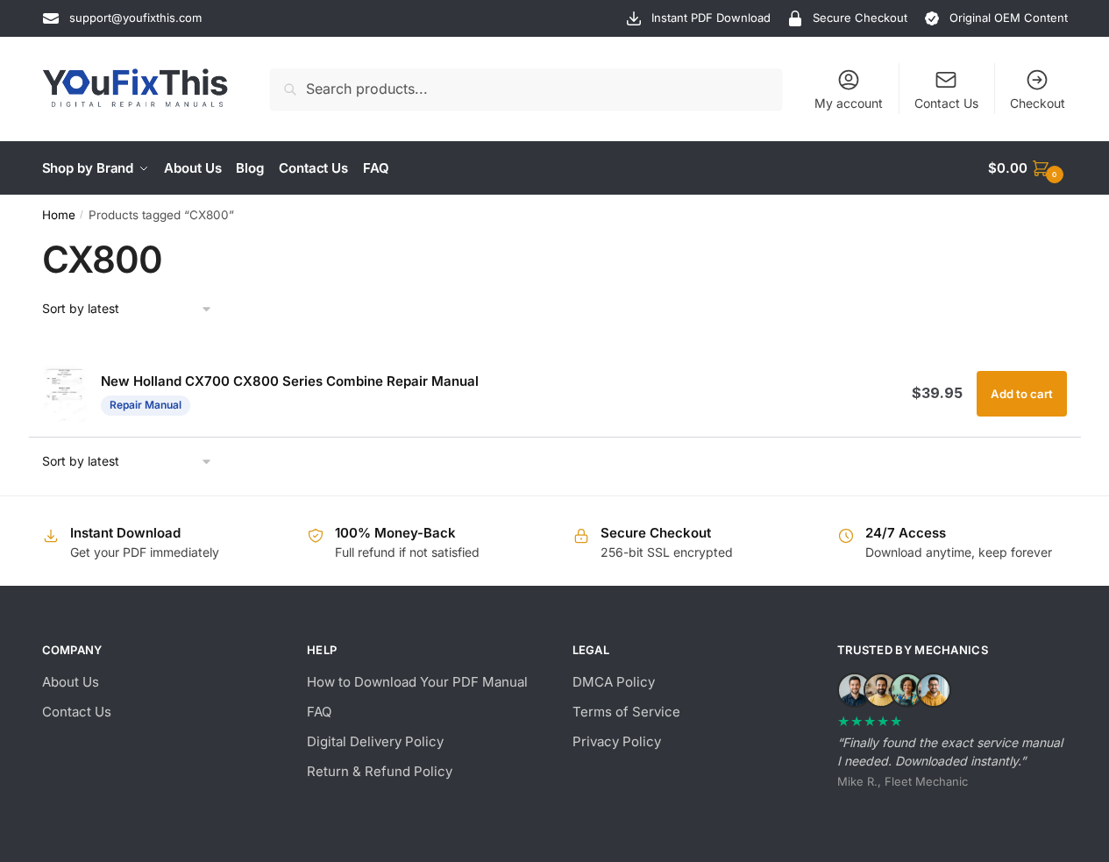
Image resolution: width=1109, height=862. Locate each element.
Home (58, 215)
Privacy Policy (616, 741)
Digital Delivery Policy (375, 741)
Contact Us (946, 103)
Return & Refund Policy (379, 771)
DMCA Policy (613, 681)
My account (848, 103)
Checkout (1037, 103)
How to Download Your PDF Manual (417, 681)
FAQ (319, 711)
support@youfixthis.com (135, 18)
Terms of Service (626, 711)
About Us (70, 681)
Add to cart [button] (1022, 394)
